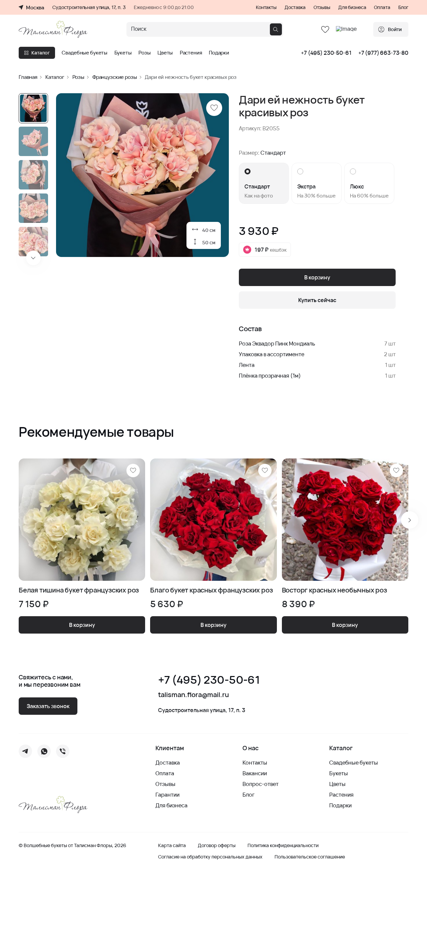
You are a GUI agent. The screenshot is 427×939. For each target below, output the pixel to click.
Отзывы (322, 7)
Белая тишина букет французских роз (79, 590)
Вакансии (255, 773)
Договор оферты (217, 845)
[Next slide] (33, 258)
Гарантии (167, 794)
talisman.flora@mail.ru (193, 694)
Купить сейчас (317, 300)
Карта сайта (172, 845)
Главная (28, 77)
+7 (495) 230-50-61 (326, 52)
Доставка (295, 7)
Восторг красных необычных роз (334, 590)
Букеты (123, 52)
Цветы (165, 52)
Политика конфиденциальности (283, 845)
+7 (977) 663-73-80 (383, 52)
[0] (325, 29)
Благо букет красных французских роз (211, 590)
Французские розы (114, 77)
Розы (144, 52)
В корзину (317, 277)
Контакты (266, 7)
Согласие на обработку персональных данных (210, 856)
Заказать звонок (48, 706)
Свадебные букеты (84, 52)
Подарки (219, 52)
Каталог (40, 52)
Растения (191, 52)
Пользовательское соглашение (310, 856)
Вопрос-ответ (261, 784)
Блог (403, 7)
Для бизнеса (352, 7)
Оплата (382, 7)
